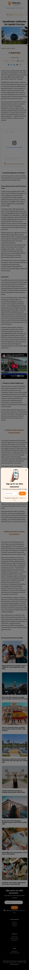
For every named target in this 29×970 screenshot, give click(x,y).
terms (19, 498)
